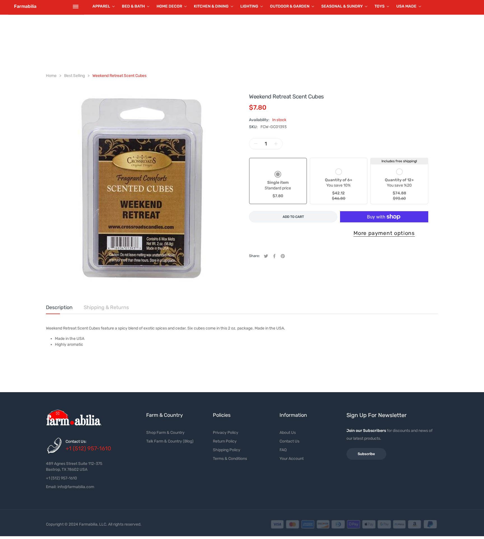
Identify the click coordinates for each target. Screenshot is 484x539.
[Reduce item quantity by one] (256, 143)
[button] (278, 185)
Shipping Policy (226, 450)
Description (59, 307)
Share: (254, 256)
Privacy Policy (225, 432)
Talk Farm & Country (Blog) (170, 441)
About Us (288, 432)
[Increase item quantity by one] (276, 143)
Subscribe (366, 454)
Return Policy (225, 441)
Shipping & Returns (106, 307)
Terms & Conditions (230, 458)
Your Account (292, 458)
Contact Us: (76, 441)
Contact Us (289, 441)
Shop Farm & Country (165, 432)
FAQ (283, 450)
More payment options (384, 233)
